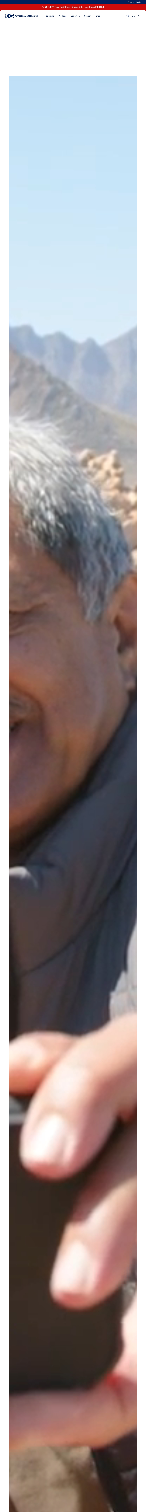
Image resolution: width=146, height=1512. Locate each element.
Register (131, 2)
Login (138, 2)
